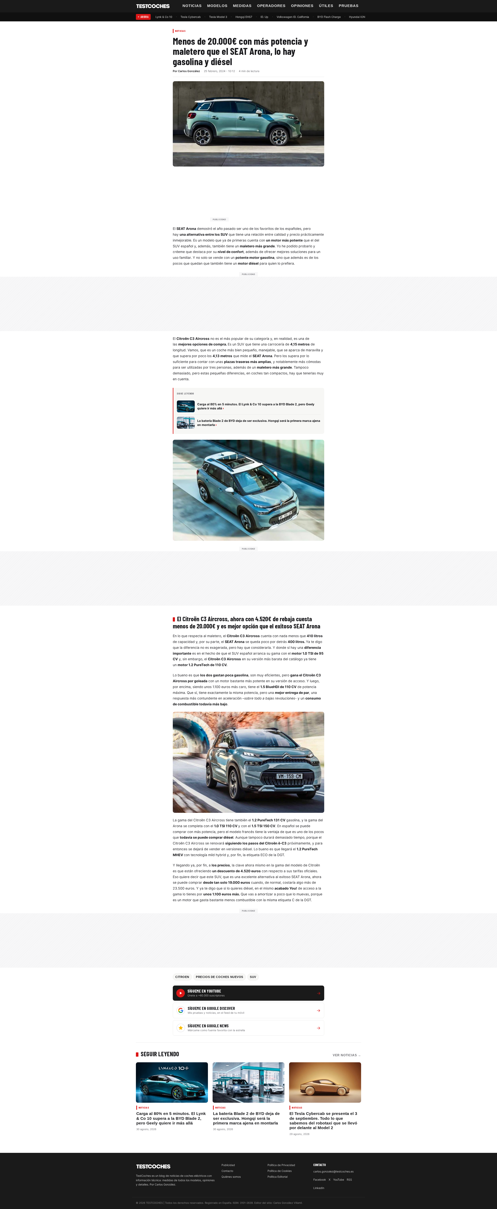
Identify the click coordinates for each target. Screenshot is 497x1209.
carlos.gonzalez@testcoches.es (333, 1171)
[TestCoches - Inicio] (153, 6)
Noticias (192, 6)
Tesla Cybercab (191, 16)
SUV (253, 977)
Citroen (182, 977)
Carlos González (189, 71)
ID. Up (264, 16)
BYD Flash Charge (329, 16)
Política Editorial (278, 1176)
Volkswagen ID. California (293, 16)
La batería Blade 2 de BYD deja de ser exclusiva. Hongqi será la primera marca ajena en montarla (246, 1118)
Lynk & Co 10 (164, 16)
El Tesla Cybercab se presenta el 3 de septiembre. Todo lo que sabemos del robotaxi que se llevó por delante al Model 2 (323, 1120)
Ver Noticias (347, 1055)
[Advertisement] (258, 196)
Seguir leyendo (160, 1053)
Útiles (326, 6)
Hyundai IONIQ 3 (360, 16)
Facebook (319, 1179)
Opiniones (302, 6)
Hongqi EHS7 (243, 16)
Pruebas (349, 6)
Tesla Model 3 (218, 16)
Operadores (271, 6)
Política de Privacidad (281, 1165)
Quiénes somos (231, 1176)
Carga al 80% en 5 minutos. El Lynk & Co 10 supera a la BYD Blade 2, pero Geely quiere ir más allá (171, 1118)
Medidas (242, 6)
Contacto (227, 1170)
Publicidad (228, 1165)
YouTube (338, 1179)
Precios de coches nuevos (219, 977)
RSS (349, 1179)
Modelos (217, 6)
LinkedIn (318, 1188)
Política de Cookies (280, 1170)
